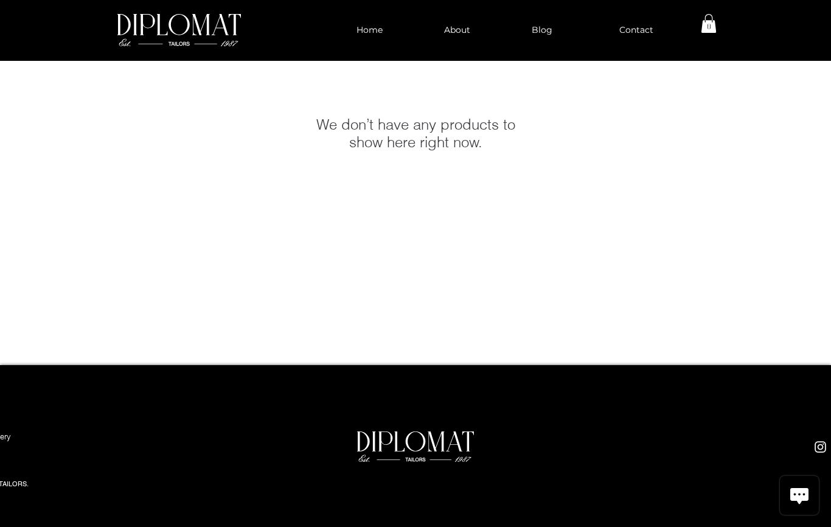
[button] (709, 23)
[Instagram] (820, 447)
